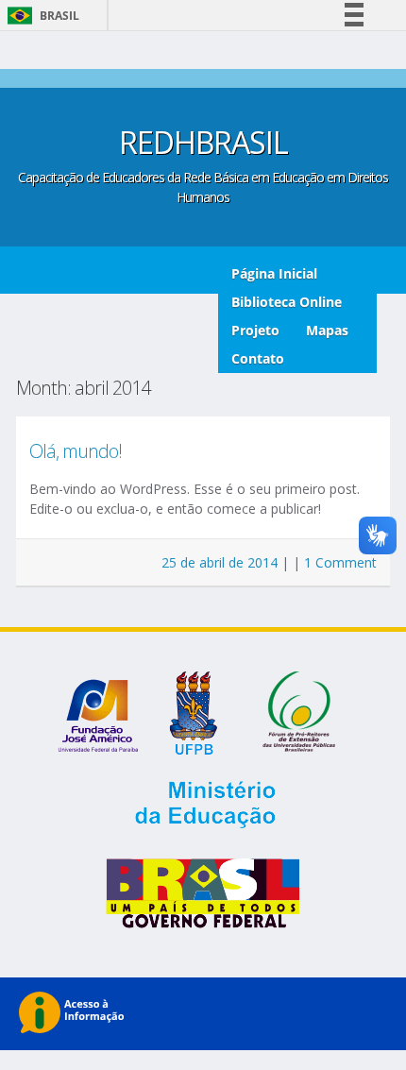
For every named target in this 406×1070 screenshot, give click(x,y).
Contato (257, 358)
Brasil (40, 16)
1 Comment (340, 562)
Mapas (327, 330)
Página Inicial (274, 273)
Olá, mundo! (75, 451)
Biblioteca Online (286, 302)
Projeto (255, 330)
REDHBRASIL (203, 142)
